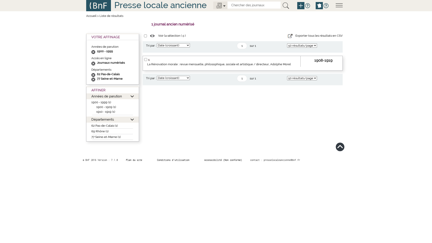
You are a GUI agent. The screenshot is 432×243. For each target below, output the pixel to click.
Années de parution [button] (106, 96)
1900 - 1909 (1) (106, 107)
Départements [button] (102, 119)
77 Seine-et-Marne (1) (106, 137)
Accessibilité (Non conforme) (223, 160)
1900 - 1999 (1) (101, 102)
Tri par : (151, 45)
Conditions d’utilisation (173, 160)
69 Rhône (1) (100, 131)
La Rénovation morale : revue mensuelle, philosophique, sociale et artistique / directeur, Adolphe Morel (219, 64)
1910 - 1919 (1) (105, 111)
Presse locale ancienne (160, 5)
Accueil (91, 16)
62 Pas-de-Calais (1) (104, 125)
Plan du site (134, 160)
